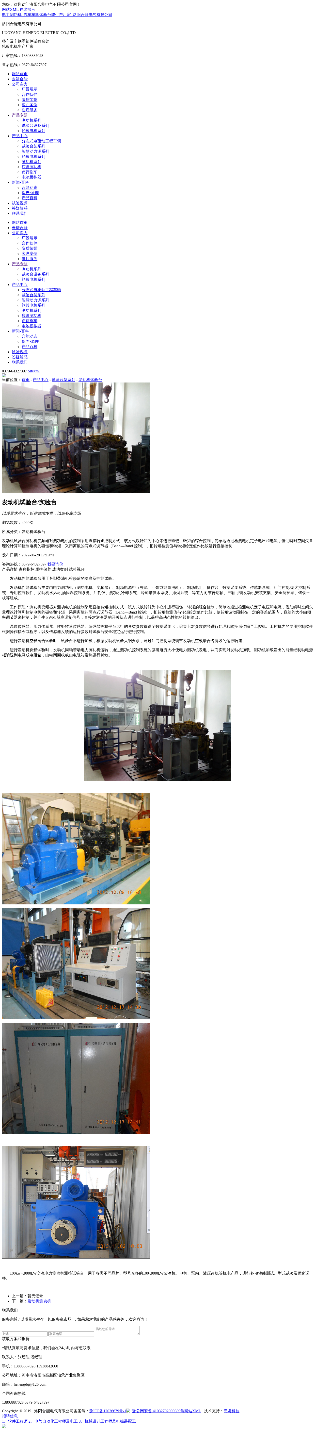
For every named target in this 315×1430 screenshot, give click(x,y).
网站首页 (20, 74)
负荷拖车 (29, 172)
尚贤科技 (231, 1411)
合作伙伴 (29, 94)
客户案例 (29, 105)
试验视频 (20, 203)
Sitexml (34, 371)
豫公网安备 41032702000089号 (158, 1411)
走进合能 (20, 79)
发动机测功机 (39, 1301)
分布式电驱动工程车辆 (41, 141)
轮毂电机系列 (33, 131)
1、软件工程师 (15, 1421)
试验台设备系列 (35, 125)
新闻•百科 (20, 182)
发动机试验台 (90, 380)
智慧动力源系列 (35, 151)
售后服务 (29, 110)
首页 (26, 380)
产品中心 (20, 136)
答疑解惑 (20, 208)
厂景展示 (29, 89)
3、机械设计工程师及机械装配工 (107, 1421)
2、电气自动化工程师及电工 (53, 1421)
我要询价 (55, 564)
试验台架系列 (33, 146)
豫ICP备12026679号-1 (107, 1411)
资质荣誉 (29, 100)
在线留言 (27, 9)
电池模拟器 (31, 177)
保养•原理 (30, 193)
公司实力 (20, 84)
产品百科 (29, 198)
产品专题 (20, 115)
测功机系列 (31, 120)
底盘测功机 (31, 167)
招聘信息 (10, 1416)
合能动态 (29, 187)
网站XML (10, 9)
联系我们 (20, 213)
